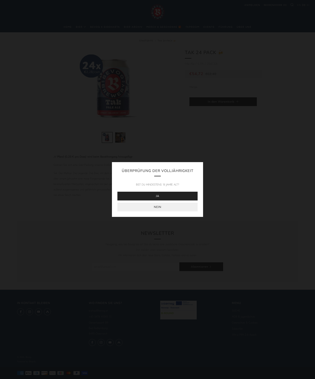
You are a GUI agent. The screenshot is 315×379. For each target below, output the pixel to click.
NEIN (157, 207)
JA (157, 196)
